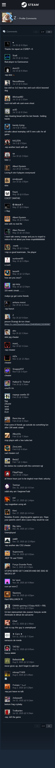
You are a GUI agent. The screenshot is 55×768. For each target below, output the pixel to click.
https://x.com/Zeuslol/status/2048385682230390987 (27, 324)
